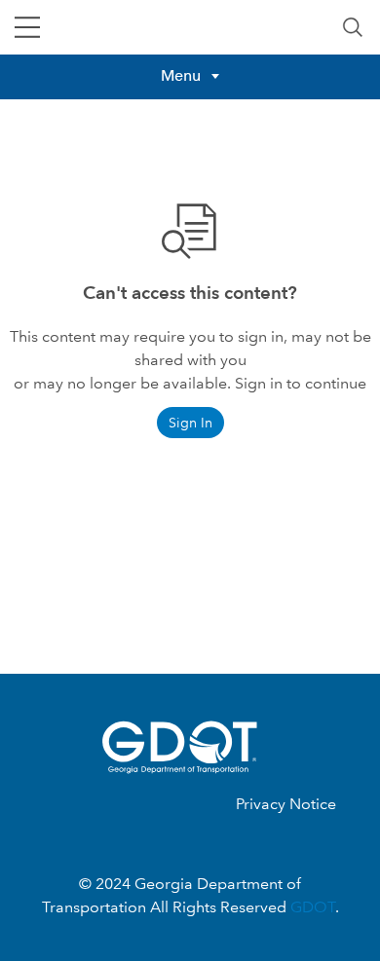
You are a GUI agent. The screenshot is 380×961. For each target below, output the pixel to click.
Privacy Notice (286, 804)
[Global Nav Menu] (27, 27)
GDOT (312, 907)
